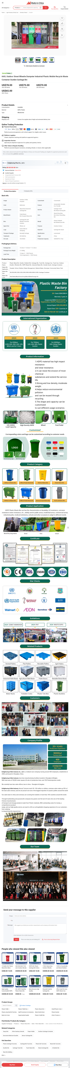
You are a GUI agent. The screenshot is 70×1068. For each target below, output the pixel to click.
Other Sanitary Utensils (18, 1031)
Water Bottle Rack (39, 1012)
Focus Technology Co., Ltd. (24, 1061)
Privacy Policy (60, 1061)
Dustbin (31, 12)
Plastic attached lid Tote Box (9, 1012)
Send (16, 939)
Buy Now (12, 1065)
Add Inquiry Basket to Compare (35, 66)
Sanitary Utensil (23, 12)
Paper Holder (31, 1031)
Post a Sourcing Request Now (51, 939)
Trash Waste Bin (30, 1048)
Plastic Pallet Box (22, 1009)
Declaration (52, 1061)
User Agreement (44, 1061)
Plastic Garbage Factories (10, 1044)
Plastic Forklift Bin (40, 1015)
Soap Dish (5, 1031)
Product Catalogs (26, 1005)
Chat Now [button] (59, 1065)
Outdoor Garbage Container (45, 1031)
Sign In (4, 183)
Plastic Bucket (55, 1012)
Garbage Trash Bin (18, 1048)
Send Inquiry (35, 1065)
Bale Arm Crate (6, 1015)
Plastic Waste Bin (39, 1009)
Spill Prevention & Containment (26, 1012)
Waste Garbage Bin (43, 1048)
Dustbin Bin (6, 1048)
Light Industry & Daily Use (12, 12)
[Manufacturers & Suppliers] (35, 3)
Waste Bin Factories (55, 1044)
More (3, 1055)
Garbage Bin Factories (26, 1044)
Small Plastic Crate (57, 1009)
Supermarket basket (23, 1015)
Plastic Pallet (5, 1009)
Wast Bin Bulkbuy (7, 1052)
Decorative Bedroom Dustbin (10, 1035)
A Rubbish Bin (55, 1048)
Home (3, 12)
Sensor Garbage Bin (27, 1035)
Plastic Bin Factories (41, 1044)
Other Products (56, 1015)
